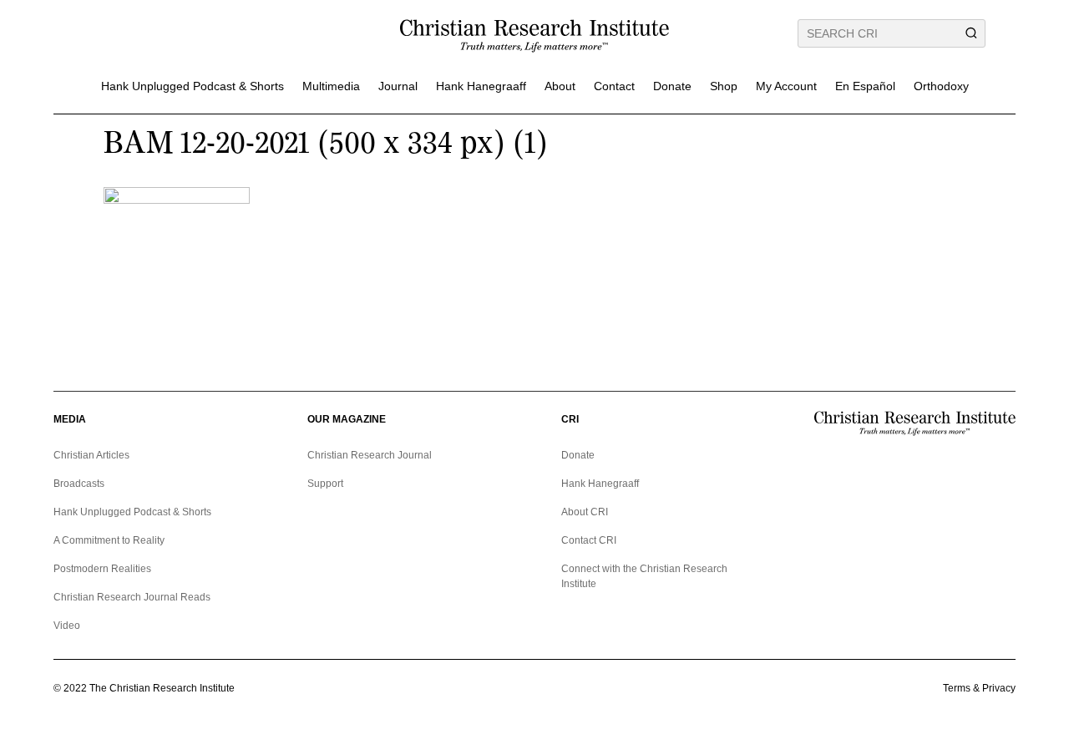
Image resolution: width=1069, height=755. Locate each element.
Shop (723, 86)
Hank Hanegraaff (481, 86)
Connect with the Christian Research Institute (644, 576)
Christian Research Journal (369, 455)
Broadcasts (78, 483)
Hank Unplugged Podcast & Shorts (192, 86)
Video (66, 625)
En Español (865, 86)
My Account (786, 86)
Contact (614, 86)
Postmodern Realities (102, 569)
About (560, 86)
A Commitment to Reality (109, 540)
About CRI (584, 512)
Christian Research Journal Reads (131, 597)
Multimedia (331, 86)
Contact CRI (588, 540)
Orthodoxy (941, 86)
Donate (672, 86)
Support (325, 483)
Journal (398, 86)
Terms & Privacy (979, 688)
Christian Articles (91, 455)
